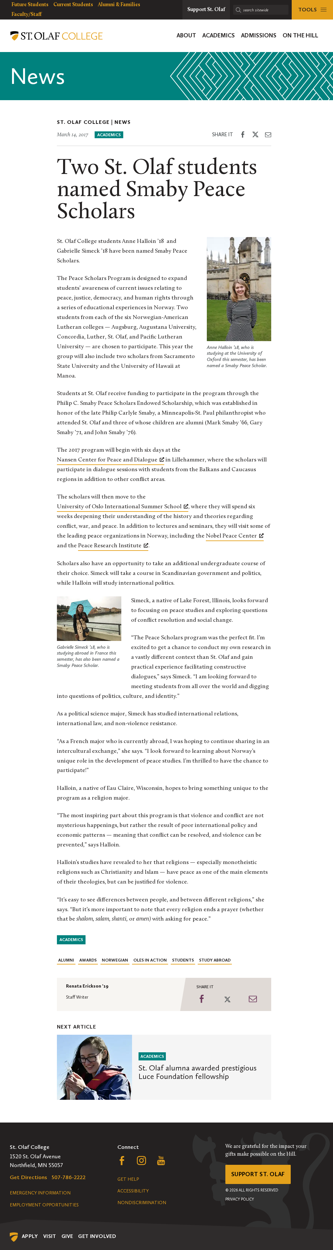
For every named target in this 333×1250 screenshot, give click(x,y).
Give (67, 1236)
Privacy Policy (239, 1199)
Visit (49, 1236)
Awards (88, 960)
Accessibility (133, 1191)
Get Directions (28, 1177)
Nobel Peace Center (231, 536)
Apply (30, 1236)
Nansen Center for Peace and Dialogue (107, 460)
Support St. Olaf (258, 1174)
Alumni (66, 960)
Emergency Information (40, 1193)
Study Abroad (215, 960)
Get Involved (97, 1236)
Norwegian (115, 960)
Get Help (128, 1179)
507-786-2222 (69, 1177)
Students (183, 960)
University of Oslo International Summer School (119, 507)
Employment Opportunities (44, 1205)
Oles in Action (150, 960)
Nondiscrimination (141, 1202)
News (122, 122)
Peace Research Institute (109, 546)
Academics (109, 134)
